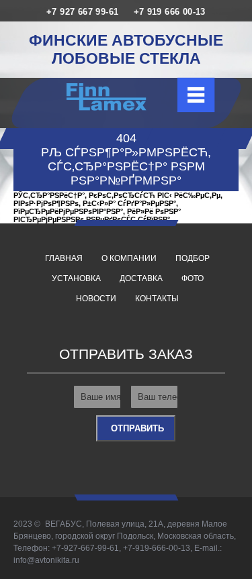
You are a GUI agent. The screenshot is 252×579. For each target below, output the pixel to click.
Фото (192, 278)
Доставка (141, 278)
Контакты (157, 298)
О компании (129, 258)
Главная (64, 258)
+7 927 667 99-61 (82, 12)
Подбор (192, 258)
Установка (76, 278)
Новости (96, 298)
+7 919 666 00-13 (170, 12)
